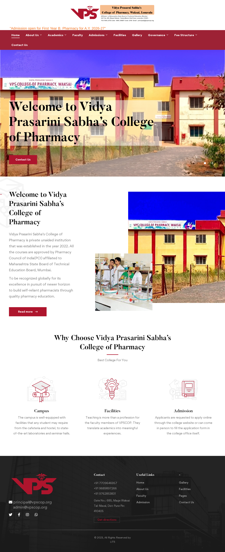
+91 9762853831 (105, 493)
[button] (205, 163)
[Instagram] (27, 514)
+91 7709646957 (105, 483)
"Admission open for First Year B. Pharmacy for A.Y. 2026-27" (135, 28)
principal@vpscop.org (32, 502)
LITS (112, 541)
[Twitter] (11, 514)
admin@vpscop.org (30, 507)
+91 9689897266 (105, 488)
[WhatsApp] (36, 514)
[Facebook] (19, 514)
